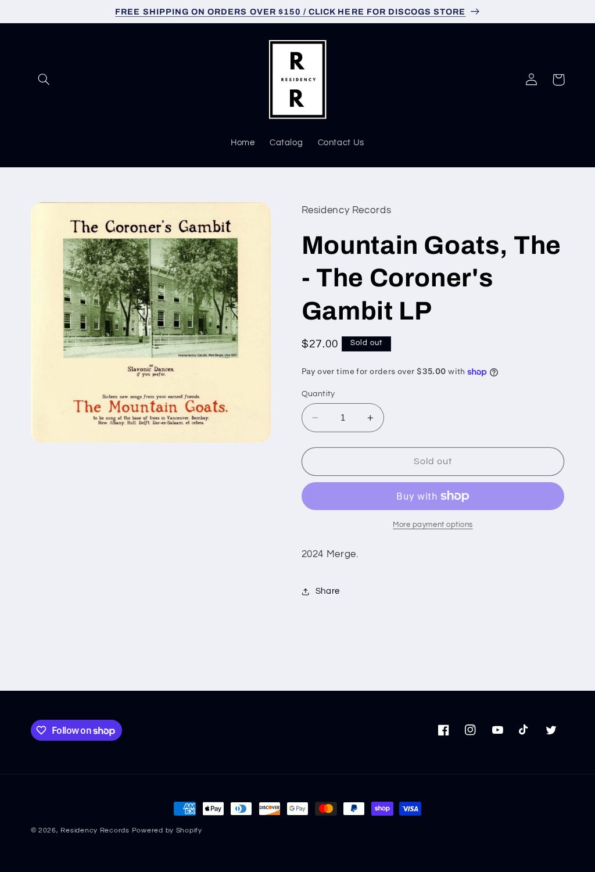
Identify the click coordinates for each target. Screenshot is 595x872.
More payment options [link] (433, 525)
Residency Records (95, 830)
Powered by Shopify (167, 830)
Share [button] (328, 591)
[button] (44, 79)
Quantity (318, 394)
